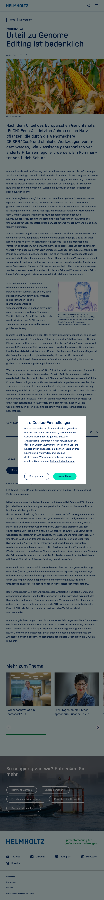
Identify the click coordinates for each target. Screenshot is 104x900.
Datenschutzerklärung (62, 461)
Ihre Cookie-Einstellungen (47, 422)
